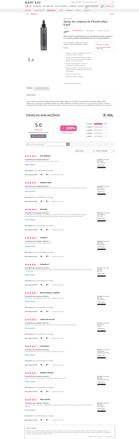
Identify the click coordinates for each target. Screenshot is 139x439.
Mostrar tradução (30, 164)
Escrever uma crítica (103, 30)
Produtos (28, 6)
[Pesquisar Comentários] (68, 144)
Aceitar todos (109, 436)
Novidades (28, 10)
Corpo (60, 10)
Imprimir (112, 13)
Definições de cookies (94, 436)
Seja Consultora (48, 6)
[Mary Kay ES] (101, 167)
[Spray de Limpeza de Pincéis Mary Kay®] (43, 36)
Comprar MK (37, 6)
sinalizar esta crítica (57, 174)
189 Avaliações (90, 30)
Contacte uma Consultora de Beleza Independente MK (92, 6)
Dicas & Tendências (61, 6)
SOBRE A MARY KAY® (75, 2)
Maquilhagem (51, 10)
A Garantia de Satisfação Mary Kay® (89, 2)
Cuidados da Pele (39, 10)
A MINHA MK (72, 6)
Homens (78, 10)
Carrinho (109, 6)
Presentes (86, 10)
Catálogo (81, 6)
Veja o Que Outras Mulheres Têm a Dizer (103, 48)
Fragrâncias (69, 10)
